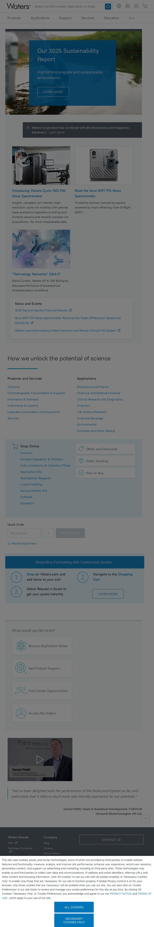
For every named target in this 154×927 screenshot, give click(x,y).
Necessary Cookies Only (74, 920)
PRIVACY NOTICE (121, 893)
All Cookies (74, 907)
